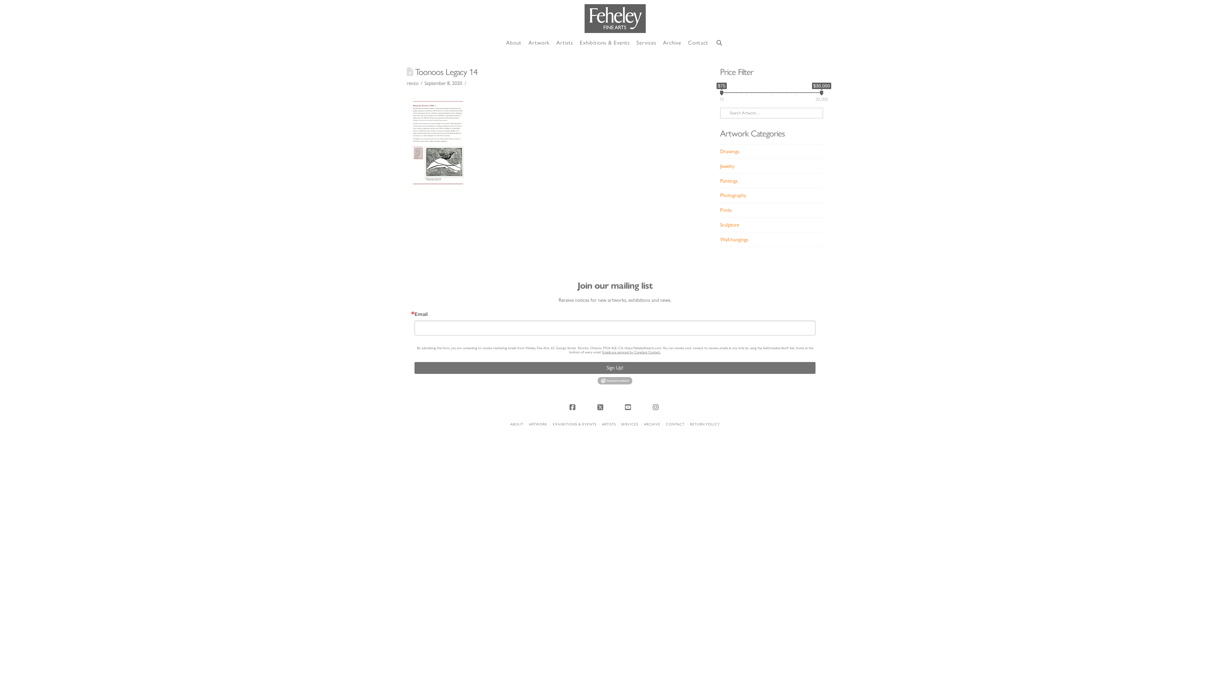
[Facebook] (573, 407)
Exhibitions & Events (574, 424)
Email (421, 314)
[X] (601, 407)
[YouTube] (628, 407)
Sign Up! (615, 368)
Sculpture (729, 225)
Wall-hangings (734, 239)
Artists (609, 424)
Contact (675, 424)
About (516, 424)
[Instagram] (656, 407)
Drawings (729, 151)
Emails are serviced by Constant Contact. (631, 352)
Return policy (705, 424)
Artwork (538, 424)
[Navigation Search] (719, 43)
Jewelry (727, 166)
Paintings (729, 181)
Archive (652, 424)
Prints (726, 210)
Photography (733, 195)
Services (629, 424)
